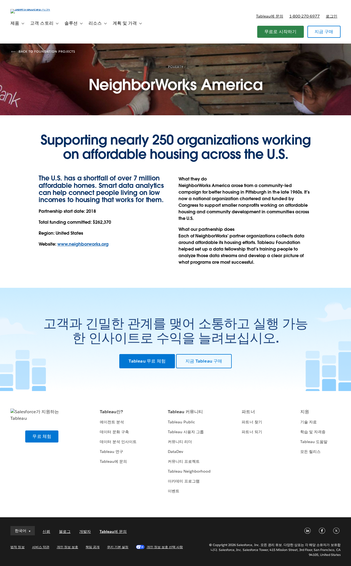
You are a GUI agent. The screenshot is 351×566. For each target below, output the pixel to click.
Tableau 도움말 (313, 441)
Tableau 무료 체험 (147, 361)
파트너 (248, 412)
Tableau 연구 (111, 451)
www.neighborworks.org (83, 244)
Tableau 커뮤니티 (185, 412)
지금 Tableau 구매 (203, 361)
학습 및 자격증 (312, 431)
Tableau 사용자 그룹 (186, 431)
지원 (304, 412)
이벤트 (173, 491)
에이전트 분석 (112, 422)
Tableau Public (181, 422)
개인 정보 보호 (67, 547)
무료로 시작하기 (280, 32)
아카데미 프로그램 (184, 481)
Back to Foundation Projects (47, 52)
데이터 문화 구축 (114, 431)
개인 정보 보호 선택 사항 (165, 547)
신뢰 (46, 531)
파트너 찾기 (252, 422)
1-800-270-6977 (304, 16)
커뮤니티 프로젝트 (184, 461)
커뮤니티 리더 (180, 441)
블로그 (64, 531)
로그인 (331, 16)
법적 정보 (17, 547)
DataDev (175, 451)
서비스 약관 (40, 547)
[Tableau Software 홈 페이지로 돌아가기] (31, 9)
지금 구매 (324, 32)
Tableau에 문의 (269, 16)
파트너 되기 (252, 431)
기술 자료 (308, 422)
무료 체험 (41, 436)
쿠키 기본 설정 (117, 547)
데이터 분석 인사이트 (118, 441)
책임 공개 (93, 547)
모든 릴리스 (310, 451)
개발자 (85, 531)
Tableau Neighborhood (189, 471)
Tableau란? (111, 412)
